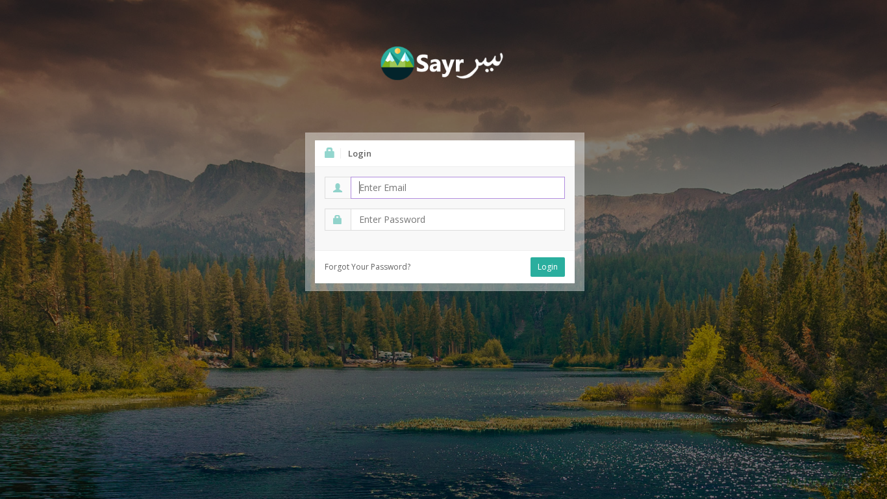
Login (548, 266)
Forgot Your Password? (367, 266)
